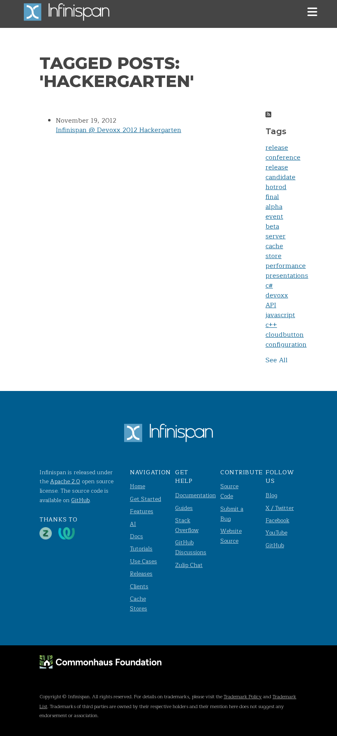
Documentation (195, 495)
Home (137, 486)
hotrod (275, 187)
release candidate (280, 172)
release (276, 147)
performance (285, 266)
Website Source (231, 536)
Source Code (229, 491)
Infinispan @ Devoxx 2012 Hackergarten (118, 130)
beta (272, 226)
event (274, 216)
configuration (286, 344)
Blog (271, 495)
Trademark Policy (243, 697)
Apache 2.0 (65, 481)
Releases (141, 573)
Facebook (277, 520)
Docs (136, 536)
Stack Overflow (187, 525)
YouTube (276, 532)
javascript (280, 315)
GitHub (80, 500)
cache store (274, 251)
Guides (184, 508)
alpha (273, 206)
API (270, 305)
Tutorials (141, 548)
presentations (286, 275)
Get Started (145, 499)
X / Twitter (279, 508)
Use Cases (143, 561)
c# (269, 285)
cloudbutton (284, 334)
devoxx (276, 295)
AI (133, 524)
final (272, 197)
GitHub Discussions (190, 547)
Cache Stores (138, 603)
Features (141, 511)
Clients (139, 586)
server (275, 236)
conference (282, 157)
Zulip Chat (189, 565)
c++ (271, 325)
